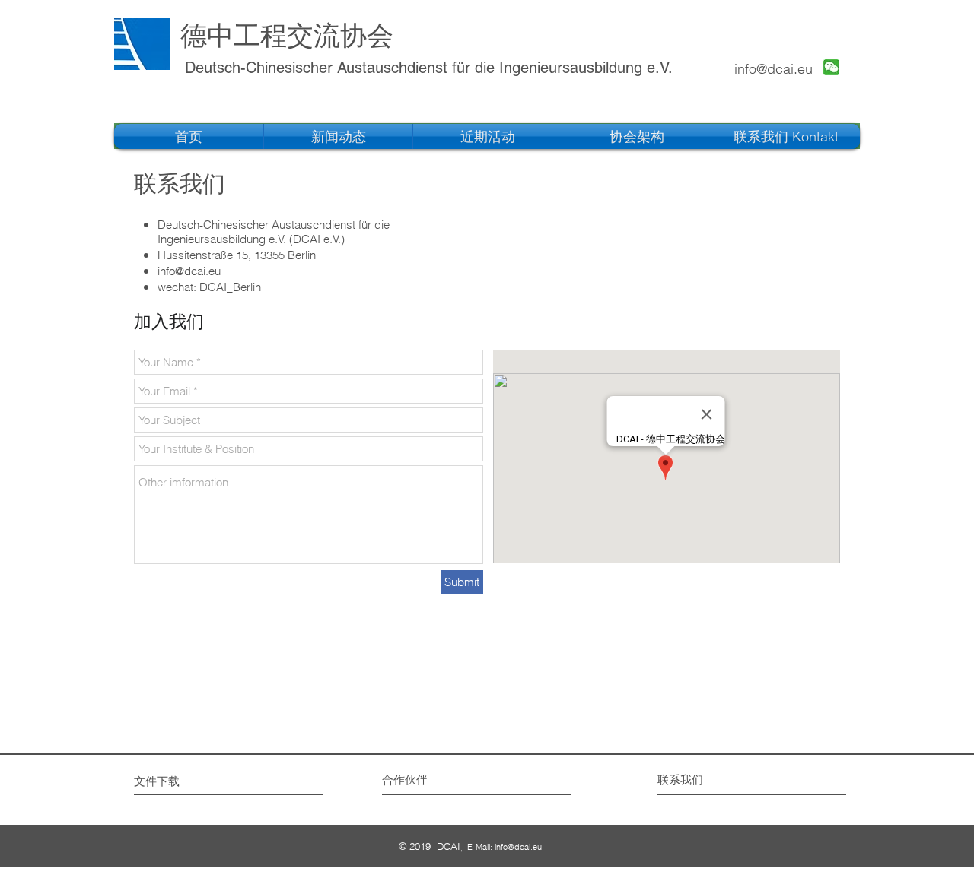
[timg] (831, 67)
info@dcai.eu (773, 69)
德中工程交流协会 (286, 35)
